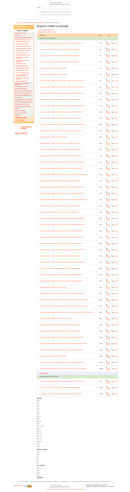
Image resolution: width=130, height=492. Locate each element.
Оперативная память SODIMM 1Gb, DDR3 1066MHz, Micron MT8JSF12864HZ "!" (60, 55)
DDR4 (38, 475)
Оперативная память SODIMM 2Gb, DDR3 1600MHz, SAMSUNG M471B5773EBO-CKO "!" (62, 237)
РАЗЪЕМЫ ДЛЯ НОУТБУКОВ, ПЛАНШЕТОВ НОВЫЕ (22, 75)
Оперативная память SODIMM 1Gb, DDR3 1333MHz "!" (53, 74)
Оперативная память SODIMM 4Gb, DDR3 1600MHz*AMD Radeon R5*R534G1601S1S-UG (62, 381)
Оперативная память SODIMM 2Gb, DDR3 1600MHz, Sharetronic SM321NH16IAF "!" (61, 149)
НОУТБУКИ (17, 35)
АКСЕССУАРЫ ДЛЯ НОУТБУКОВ (23, 41)
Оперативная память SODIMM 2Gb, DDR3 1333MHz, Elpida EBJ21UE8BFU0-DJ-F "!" (61, 130)
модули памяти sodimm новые (47, 32)
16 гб (38, 452)
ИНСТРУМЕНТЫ (18, 97)
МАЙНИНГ (17, 108)
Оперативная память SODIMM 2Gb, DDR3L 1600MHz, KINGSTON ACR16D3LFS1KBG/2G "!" (63, 124)
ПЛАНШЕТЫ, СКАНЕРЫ (20, 110)
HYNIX (38, 413)
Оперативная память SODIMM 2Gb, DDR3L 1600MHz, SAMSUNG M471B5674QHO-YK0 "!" (62, 249)
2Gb (38, 457)
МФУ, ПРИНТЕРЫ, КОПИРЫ (21, 86)
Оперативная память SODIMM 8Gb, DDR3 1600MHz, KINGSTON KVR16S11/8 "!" (60, 324)
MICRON (39, 421)
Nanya (38, 423)
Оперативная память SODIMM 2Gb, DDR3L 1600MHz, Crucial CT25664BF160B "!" (60, 181)
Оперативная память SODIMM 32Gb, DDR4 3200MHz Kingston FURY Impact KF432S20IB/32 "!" (63, 368)
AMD (38, 403)
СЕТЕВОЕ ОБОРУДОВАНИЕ (21, 88)
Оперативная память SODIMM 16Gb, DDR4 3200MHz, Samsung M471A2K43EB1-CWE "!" (62, 362)
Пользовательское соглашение (77, 489)
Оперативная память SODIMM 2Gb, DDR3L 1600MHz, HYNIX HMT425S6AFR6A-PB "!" (61, 168)
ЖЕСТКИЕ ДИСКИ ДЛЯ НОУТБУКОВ (23, 48)
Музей (108, 19)
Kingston (39, 416)
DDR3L (38, 473)
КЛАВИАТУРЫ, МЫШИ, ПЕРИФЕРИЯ (23, 93)
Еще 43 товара (44, 373)
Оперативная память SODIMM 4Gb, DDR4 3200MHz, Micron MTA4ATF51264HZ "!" (60, 331)
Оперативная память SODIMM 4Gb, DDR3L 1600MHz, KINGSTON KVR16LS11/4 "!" (60, 256)
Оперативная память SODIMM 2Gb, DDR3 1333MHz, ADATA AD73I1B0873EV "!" (59, 212)
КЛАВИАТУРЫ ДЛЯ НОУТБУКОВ (23, 50)
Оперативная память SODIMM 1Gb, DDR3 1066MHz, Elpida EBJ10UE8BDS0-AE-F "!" (61, 43)
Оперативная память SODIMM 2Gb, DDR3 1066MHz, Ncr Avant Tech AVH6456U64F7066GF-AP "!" (64, 174)
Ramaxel (39, 431)
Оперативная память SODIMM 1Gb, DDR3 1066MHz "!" (53, 68)
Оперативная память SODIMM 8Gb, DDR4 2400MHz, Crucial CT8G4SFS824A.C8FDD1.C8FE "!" (63, 343)
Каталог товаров (46, 19)
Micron (38, 418)
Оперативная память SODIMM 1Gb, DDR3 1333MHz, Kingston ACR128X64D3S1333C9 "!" (62, 87)
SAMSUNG (39, 436)
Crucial (38, 406)
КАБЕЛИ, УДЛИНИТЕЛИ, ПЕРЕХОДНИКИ (23, 99)
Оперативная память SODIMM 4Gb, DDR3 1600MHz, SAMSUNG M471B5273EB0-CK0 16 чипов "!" (64, 306)
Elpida (38, 408)
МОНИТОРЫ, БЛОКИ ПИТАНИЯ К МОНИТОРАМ (22, 84)
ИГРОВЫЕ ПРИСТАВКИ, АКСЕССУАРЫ (23, 91)
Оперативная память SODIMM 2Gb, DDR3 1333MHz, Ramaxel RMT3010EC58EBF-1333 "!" (62, 105)
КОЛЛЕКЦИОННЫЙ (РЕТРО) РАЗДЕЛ (23, 106)
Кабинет (99, 19)
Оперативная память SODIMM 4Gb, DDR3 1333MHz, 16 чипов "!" (56, 318)
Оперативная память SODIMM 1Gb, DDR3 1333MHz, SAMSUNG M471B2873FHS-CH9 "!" (62, 80)
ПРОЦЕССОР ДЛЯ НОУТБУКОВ (22, 72)
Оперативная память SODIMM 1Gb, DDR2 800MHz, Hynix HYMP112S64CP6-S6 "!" (60, 143)
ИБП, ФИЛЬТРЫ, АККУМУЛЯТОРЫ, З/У (23, 95)
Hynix (38, 411)
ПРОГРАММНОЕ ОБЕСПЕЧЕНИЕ (22, 104)
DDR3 (38, 470)
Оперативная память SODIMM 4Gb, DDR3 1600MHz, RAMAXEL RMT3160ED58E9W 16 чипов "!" (64, 299)
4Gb (38, 459)
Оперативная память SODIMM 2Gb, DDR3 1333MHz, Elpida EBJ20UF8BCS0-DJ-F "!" (61, 155)
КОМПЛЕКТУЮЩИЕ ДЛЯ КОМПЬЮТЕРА (23, 37)
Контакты (69, 19)
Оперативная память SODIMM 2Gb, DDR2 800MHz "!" (53, 287)
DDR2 (38, 468)
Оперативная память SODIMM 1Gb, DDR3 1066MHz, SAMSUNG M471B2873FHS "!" (61, 99)
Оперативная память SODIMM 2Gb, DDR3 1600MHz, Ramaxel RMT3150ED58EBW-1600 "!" (62, 224)
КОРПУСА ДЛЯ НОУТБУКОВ (22, 52)
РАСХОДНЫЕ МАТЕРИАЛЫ (21, 113)
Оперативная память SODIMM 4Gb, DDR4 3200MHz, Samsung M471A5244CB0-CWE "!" (62, 337)
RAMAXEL (39, 433)
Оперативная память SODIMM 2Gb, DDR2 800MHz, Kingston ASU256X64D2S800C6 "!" (61, 281)
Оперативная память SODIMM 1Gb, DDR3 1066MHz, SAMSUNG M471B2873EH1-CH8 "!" (62, 93)
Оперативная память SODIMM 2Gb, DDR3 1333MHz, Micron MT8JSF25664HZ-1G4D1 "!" (62, 187)
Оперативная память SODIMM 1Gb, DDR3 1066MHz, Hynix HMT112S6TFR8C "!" (60, 62)
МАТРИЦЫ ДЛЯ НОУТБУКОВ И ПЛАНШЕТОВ (22, 61)
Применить (40, 477)
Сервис (58, 19)
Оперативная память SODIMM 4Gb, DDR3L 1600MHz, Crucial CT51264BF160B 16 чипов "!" (62, 293)
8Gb (38, 462)
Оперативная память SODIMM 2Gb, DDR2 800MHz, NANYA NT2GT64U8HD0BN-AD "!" (61, 274)
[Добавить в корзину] (115, 43)
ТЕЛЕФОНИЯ (18, 115)
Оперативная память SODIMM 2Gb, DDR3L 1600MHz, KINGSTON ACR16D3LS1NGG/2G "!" (62, 218)
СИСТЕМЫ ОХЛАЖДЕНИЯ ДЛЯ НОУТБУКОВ (22, 78)
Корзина (89, 19)
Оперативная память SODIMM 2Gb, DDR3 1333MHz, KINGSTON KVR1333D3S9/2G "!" (61, 231)
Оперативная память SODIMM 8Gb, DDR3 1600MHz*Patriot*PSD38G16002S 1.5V (60, 387)
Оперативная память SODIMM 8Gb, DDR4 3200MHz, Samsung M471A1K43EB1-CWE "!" (62, 350)
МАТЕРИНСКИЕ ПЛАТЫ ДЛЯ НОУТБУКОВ (22, 58)
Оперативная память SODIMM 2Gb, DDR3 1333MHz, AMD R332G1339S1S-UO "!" (60, 206)
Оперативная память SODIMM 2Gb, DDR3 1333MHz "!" (53, 137)
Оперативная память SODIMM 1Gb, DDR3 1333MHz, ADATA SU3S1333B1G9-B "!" (60, 49)
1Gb (38, 454)
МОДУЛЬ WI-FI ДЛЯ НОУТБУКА (22, 68)
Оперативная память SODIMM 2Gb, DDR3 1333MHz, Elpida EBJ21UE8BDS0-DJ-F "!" (61, 118)
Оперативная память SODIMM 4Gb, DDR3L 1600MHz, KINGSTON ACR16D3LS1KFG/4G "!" (62, 262)
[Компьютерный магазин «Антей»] (23, 15)
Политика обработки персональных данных (57, 489)
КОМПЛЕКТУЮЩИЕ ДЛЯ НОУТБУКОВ (34, 22)
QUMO (38, 446)
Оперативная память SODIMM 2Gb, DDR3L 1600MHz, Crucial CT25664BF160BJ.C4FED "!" (62, 193)
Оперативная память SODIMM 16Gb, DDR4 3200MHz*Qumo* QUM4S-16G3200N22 (60, 393)
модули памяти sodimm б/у (46, 30)
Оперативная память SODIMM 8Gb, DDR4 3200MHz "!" (53, 356)
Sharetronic (39, 441)
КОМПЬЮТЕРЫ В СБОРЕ (20, 33)
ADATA (38, 401)
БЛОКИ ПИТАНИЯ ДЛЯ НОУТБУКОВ (23, 46)
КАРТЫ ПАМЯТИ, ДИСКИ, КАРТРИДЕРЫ (23, 102)
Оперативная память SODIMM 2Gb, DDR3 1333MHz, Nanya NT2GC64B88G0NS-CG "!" (61, 112)
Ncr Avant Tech (40, 426)
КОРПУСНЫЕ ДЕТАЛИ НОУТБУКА (23, 55)
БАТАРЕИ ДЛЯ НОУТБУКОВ (22, 44)
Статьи (79, 19)
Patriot (38, 443)
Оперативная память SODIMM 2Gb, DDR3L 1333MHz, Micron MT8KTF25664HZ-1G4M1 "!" (62, 162)
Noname (39, 428)
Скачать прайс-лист (21, 133)
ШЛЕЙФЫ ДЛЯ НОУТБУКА (21, 81)
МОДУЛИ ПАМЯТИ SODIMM (22, 65)
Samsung (39, 438)
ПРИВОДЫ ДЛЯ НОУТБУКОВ (22, 70)
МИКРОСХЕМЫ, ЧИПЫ (21, 63)
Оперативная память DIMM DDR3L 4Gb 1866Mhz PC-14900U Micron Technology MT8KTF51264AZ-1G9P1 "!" (67, 312)
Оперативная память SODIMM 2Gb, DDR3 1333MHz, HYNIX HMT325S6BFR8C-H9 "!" (61, 243)
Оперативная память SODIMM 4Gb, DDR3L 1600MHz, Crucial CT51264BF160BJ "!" (60, 268)
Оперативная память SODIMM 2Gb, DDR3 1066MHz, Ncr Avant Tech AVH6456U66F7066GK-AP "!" (64, 199)
